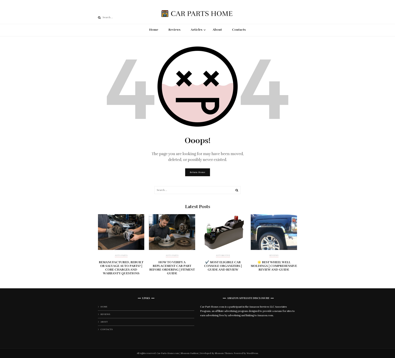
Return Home (197, 172)
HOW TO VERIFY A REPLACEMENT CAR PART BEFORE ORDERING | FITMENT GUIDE (172, 267)
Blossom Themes (223, 353)
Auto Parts (121, 255)
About (217, 30)
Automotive (223, 255)
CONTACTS (106, 329)
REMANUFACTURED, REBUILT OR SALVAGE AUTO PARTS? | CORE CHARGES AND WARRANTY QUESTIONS (121, 267)
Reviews (174, 30)
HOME (103, 306)
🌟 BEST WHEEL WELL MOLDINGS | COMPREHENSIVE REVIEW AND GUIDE (274, 266)
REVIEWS (105, 314)
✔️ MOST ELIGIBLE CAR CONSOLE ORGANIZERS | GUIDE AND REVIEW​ (223, 266)
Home (153, 30)
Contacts (239, 30)
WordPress (252, 353)
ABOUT (104, 322)
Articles (196, 30)
